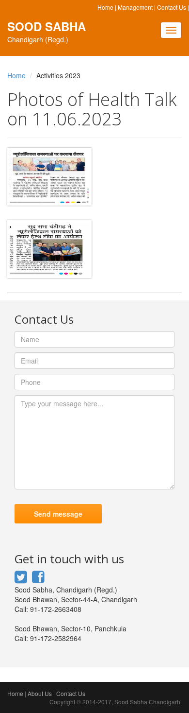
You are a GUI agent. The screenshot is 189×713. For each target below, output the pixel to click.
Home (105, 7)
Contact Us (171, 7)
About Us (40, 693)
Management (135, 7)
